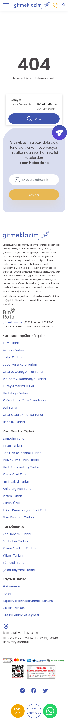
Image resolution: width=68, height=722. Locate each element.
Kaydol (34, 194)
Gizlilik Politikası (14, 608)
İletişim (8, 593)
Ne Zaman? (45, 103)
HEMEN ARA (17, 711)
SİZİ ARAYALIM (34, 711)
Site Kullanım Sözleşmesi (21, 615)
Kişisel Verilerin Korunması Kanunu (28, 601)
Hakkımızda (11, 586)
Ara (37, 118)
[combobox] (20, 102)
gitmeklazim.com (13, 322)
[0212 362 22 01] (55, 5)
